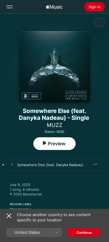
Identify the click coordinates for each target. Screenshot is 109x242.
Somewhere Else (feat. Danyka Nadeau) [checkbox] (50, 165)
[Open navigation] (9, 7)
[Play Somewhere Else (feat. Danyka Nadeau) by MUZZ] (12, 164)
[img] (54, 6)
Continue (84, 232)
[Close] (9, 215)
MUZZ (54, 125)
